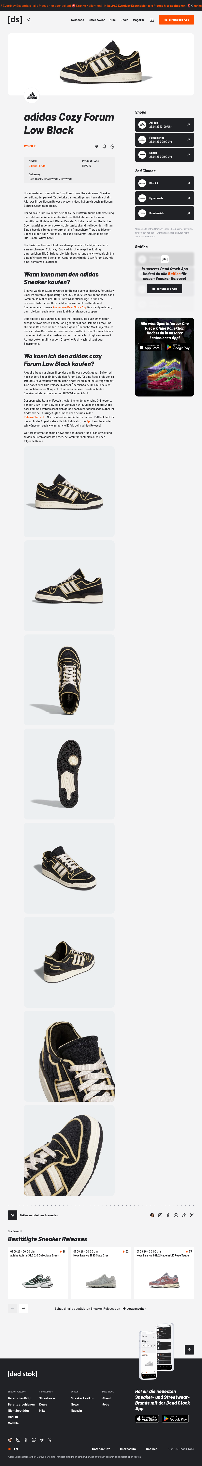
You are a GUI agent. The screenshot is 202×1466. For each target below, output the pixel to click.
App (88, 421)
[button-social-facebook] (168, 1215)
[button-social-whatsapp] (176, 1215)
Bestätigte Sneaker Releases (47, 1238)
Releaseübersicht (35, 417)
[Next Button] (23, 1308)
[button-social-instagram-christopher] (152, 1215)
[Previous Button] (12, 1308)
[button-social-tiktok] (183, 1215)
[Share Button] (96, 146)
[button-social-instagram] (160, 1215)
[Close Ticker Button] (191, 5)
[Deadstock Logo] (15, 20)
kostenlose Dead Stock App (69, 307)
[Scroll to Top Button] (189, 1350)
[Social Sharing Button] (12, 1215)
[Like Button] (112, 146)
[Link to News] (29, 19)
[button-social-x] (191, 1215)
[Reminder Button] (104, 146)
